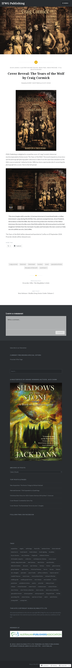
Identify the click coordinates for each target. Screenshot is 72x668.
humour (58, 569)
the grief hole (50, 593)
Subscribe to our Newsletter (18, 348)
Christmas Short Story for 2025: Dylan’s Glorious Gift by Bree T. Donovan (31, 495)
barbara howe (46, 548)
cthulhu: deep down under (18, 562)
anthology (29, 548)
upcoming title (15, 597)
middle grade (14, 579)
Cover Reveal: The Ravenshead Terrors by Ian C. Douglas (26, 505)
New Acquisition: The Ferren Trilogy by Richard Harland (26, 485)
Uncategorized (36, 69)
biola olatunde (56, 548)
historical (23, 264)
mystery (40, 264)
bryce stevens (15, 555)
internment (31, 264)
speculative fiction (56, 264)
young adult (14, 600)
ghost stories (56, 566)
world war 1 (43, 268)
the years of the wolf (31, 268)
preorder (40, 583)
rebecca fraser (50, 583)
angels (22, 548)
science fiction (52, 586)
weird (46, 597)
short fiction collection (27, 590)
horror (45, 569)
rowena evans (42, 586)
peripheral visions (24, 583)
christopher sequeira (17, 559)
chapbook (34, 555)
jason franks (32, 573)
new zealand (47, 579)
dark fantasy (31, 562)
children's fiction (44, 555)
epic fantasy (33, 566)
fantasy (42, 566)
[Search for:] (36, 371)
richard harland (22, 586)
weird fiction (53, 597)
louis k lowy (26, 576)
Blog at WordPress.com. (36, 664)
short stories (40, 590)
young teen (23, 600)
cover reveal (52, 559)
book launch (23, 552)
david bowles (50, 562)
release (13, 586)
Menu (66, 3)
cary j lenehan (25, 555)
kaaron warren (54, 573)
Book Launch (14, 67)
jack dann (23, 573)
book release (33, 552)
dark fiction (41, 562)
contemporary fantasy (39, 559)
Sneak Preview (52, 67)
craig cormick (13, 264)
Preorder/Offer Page (16, 359)
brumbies (51, 552)
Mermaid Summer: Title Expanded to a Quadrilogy (25, 490)
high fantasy (25, 569)
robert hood (32, 586)
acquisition (14, 548)
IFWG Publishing (13, 3)
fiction (48, 566)
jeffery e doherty (43, 573)
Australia (37, 548)
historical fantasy (36, 569)
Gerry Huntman (33, 83)
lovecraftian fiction (37, 576)
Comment (60, 332)
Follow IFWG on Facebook (22, 514)
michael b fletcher (50, 576)
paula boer (14, 583)
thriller (58, 593)
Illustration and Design (29, 67)
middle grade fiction (26, 579)
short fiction (14, 590)
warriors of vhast (37, 597)
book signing (43, 552)
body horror (14, 552)
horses (52, 569)
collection (28, 559)
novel (46, 264)
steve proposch (39, 593)
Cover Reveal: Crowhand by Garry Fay (21, 500)
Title (60, 67)
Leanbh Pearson (15, 576)
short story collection (52, 590)
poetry (34, 583)
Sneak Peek (42, 67)
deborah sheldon (16, 566)
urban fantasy (26, 597)
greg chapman (15, 569)
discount (25, 566)
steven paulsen (28, 593)
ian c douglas (15, 573)
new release (38, 579)
